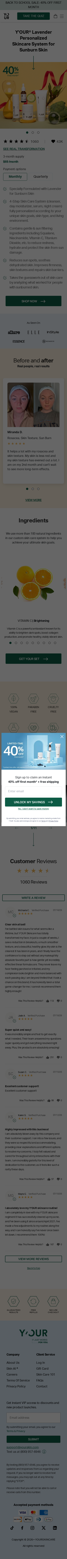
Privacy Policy (53, 821)
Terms (43, 821)
